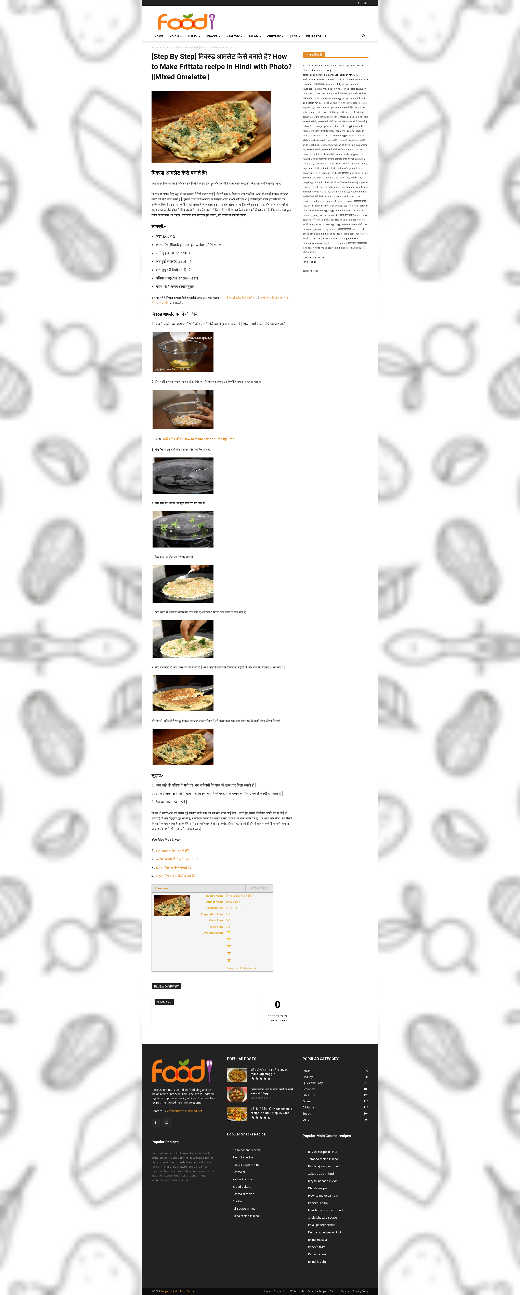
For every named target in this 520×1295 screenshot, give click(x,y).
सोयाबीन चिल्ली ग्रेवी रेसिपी (313, 196)
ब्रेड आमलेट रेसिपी (320, 219)
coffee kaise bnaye (342, 201)
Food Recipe (187, 1291)
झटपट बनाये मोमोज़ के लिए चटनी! (178, 859)
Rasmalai (238, 1172)
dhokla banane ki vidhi (191, 1162)
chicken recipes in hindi (174, 1157)
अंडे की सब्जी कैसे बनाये (339, 182)
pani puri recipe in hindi (341, 74)
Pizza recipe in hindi (246, 1216)
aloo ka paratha (199, 1171)
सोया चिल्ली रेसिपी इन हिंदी (356, 247)
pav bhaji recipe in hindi (166, 1153)
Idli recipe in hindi (244, 1208)
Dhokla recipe (317, 1188)
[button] (363, 37)
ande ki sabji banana (331, 154)
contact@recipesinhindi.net (184, 1111)
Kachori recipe (242, 1179)
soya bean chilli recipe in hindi (319, 168)
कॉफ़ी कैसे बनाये (360, 201)
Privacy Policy (360, 1291)
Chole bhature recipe (322, 1217)
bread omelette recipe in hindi (319, 173)
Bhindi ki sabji (317, 1261)
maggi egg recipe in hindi (316, 182)
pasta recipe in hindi (193, 1175)
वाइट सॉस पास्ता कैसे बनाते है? (176, 876)
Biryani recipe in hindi (322, 1151)
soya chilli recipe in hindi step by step (322, 205)
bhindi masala (179, 1171)
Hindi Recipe (309, 261)
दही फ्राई (351, 243)
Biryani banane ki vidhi (323, 1181)
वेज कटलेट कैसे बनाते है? (173, 850)
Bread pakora (241, 1186)
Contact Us (280, 1291)
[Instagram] (365, 3)
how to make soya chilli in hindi (329, 191)
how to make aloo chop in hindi (337, 187)
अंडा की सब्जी (343, 173)
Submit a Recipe (317, 1291)
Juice (293, 36)
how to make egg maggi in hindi (326, 210)
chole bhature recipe (182, 1166)
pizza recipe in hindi (164, 1162)
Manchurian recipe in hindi (325, 1210)
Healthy (232, 36)
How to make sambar (323, 1195)
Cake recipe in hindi (321, 1173)
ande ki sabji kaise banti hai (344, 233)
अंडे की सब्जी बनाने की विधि (323, 159)
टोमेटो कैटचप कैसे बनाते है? (174, 867)
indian (174, 36)
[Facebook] (359, 3)
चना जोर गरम (356, 177)
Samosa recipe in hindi (323, 1159)
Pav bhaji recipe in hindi (324, 1166)
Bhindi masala (317, 1239)
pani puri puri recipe (314, 257)
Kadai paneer (317, 1254)
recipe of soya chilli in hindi (351, 168)
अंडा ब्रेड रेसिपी (344, 229)
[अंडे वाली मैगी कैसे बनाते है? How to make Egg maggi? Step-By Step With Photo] (237, 1075)
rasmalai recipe (181, 1180)
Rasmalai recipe (243, 1194)
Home (158, 36)
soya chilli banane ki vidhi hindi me (330, 177)
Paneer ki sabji (318, 1203)
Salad (253, 36)
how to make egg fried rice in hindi (328, 243)
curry (192, 36)
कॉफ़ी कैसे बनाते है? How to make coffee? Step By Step (198, 439)
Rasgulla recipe (243, 1157)
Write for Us (316, 36)
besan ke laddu (191, 1153)
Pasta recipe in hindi (246, 1164)
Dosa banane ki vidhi (246, 1150)
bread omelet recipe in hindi (350, 163)
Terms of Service (339, 1291)
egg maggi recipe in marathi (324, 215)
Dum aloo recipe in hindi (324, 1232)
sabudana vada (161, 1180)
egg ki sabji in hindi (357, 191)
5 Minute (167, 47)
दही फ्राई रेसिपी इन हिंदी (344, 159)
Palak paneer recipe (322, 1225)
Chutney (274, 36)
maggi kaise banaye (319, 224)
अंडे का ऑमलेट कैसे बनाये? (239, 298)
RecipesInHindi (169, 1291)
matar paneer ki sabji (320, 70)
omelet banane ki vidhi (336, 196)
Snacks (211, 36)
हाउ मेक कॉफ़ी (356, 224)
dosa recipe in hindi (201, 1157)
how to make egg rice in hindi (329, 247)
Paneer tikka (316, 1247)
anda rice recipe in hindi (342, 219)
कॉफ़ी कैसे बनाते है (347, 215)
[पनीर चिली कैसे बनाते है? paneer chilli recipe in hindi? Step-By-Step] (237, 1114)
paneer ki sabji (310, 270)
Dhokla (237, 1201)
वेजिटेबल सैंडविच (309, 252)
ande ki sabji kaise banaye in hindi (327, 238)
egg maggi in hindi (340, 224)
